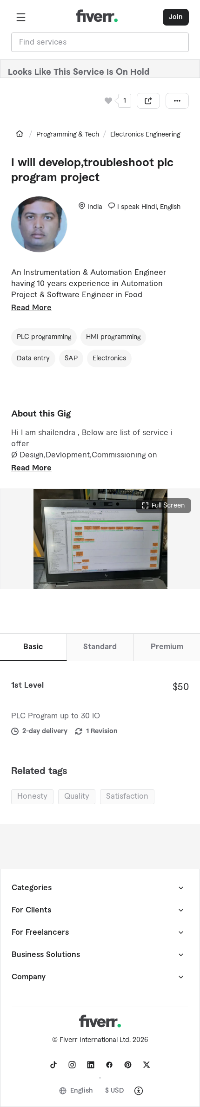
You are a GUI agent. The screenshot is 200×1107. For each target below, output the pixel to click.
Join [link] (176, 17)
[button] (21, 17)
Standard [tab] (100, 647)
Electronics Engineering (145, 134)
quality (76, 796)
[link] (19, 133)
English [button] (81, 1090)
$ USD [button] (114, 1090)
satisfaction (127, 796)
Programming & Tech (67, 134)
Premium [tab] (167, 647)
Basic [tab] (33, 647)
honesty (32, 796)
